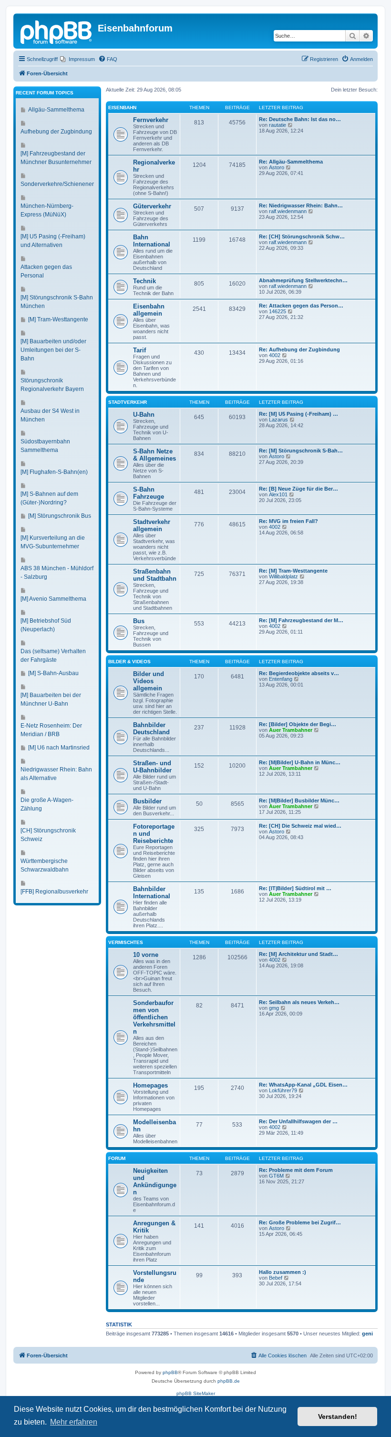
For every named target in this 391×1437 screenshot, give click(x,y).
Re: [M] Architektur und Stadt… (298, 954)
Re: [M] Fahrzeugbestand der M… (301, 620)
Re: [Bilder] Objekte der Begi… (297, 724)
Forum (116, 1158)
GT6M (276, 1176)
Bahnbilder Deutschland (151, 728)
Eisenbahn (122, 107)
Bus (138, 621)
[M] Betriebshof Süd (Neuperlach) (46, 625)
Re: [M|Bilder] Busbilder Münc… (299, 800)
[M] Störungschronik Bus (59, 516)
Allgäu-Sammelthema (56, 109)
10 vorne (145, 954)
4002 (274, 355)
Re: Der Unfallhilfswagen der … (298, 1121)
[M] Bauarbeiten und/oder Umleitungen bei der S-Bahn (53, 350)
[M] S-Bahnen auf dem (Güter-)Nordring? (49, 498)
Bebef (275, 1278)
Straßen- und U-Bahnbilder (152, 767)
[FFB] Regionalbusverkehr (54, 891)
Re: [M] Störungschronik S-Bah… (301, 450)
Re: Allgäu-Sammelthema (291, 161)
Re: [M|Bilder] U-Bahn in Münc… (299, 762)
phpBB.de (228, 1381)
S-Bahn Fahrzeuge (148, 493)
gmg (274, 1008)
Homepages (150, 1085)
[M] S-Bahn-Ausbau (53, 673)
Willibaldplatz (283, 576)
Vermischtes (125, 942)
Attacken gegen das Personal (46, 271)
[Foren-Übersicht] (57, 31)
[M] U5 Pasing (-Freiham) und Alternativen (53, 240)
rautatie (277, 125)
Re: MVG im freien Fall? (288, 521)
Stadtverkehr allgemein (151, 525)
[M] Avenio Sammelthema (53, 598)
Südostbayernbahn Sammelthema (45, 445)
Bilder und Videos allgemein (148, 681)
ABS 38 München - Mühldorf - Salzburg (57, 572)
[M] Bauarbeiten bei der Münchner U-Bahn (51, 699)
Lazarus (278, 419)
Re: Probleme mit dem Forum (296, 1170)
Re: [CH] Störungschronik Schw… (302, 236)
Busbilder (147, 801)
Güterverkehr (152, 206)
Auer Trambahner (290, 730)
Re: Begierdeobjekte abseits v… (299, 673)
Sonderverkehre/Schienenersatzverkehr (72, 184)
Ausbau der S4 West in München (50, 415)
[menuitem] (77, 59)
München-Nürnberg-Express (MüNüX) (47, 210)
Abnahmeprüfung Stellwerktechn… (303, 280)
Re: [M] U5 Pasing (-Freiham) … (298, 414)
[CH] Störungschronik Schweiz (48, 834)
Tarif (139, 350)
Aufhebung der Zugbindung (56, 131)
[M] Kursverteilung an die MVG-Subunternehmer (53, 542)
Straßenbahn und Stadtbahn (154, 575)
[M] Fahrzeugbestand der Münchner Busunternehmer (56, 157)
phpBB (170, 1372)
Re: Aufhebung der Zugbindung (299, 349)
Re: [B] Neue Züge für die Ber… (298, 489)
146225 (277, 311)
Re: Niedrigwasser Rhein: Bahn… (301, 205)
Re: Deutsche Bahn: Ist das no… (300, 119)
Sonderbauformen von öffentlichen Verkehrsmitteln (154, 1017)
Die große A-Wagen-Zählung (47, 804)
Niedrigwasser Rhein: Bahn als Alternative (56, 773)
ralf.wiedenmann (288, 211)
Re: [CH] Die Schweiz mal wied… (300, 826)
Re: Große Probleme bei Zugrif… (300, 1222)
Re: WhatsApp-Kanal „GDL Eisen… (303, 1085)
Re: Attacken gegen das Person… (301, 305)
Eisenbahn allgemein (149, 310)
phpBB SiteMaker (195, 1393)
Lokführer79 (283, 1090)
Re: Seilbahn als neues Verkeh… (299, 1002)
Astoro (276, 167)
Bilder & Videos (129, 661)
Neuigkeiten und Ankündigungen (154, 1181)
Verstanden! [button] (337, 1416)
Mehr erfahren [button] (73, 1422)
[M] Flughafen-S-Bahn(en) (54, 472)
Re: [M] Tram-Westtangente (293, 571)
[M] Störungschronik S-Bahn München (57, 301)
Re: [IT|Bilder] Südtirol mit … (295, 888)
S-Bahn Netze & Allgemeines (154, 455)
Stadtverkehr (127, 402)
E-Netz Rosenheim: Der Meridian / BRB (51, 730)
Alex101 (278, 494)
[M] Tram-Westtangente (58, 319)
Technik (144, 281)
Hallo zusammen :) (282, 1272)
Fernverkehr (150, 119)
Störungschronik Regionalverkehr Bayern (52, 384)
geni (367, 1333)
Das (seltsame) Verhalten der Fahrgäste (53, 655)
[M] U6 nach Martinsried (59, 747)
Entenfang (280, 679)
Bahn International (151, 241)
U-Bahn (143, 414)
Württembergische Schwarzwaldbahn (45, 865)
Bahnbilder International (151, 892)
